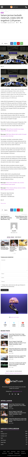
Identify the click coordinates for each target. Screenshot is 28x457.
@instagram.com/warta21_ (14, 373)
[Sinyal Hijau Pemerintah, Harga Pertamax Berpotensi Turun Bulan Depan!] (5, 243)
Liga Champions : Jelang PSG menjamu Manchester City (6, 218)
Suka (5, 322)
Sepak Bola (3, 442)
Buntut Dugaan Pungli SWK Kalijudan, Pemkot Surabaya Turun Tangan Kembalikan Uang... (17, 343)
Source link (3, 203)
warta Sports (3, 440)
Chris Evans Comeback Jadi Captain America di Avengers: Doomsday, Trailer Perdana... (17, 364)
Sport (2, 438)
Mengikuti (14, 322)
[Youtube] (18, 394)
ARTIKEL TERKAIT (10, 237)
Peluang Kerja (16, 453)
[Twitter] (15, 43)
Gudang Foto (23, 453)
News (6, 10)
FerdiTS (5, 22)
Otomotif (23, 451)
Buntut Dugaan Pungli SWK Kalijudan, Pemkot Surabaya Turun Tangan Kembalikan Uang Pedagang (14, 249)
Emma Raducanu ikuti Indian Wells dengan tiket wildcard (21, 218)
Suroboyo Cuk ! (4, 433)
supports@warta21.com (17, 391)
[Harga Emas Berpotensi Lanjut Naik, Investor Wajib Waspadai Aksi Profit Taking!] (23, 243)
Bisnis (8, 451)
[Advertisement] (14, 31)
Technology (10, 453)
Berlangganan (23, 322)
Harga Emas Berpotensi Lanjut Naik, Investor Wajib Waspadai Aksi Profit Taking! (23, 248)
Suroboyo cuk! (4, 435)
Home (4, 451)
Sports (2, 444)
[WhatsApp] (21, 43)
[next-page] (15, 253)
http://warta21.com (14, 232)
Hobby (18, 451)
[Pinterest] (18, 43)
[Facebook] (11, 43)
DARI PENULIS (18, 237)
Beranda (2, 10)
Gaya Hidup (13, 451)
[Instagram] (12, 394)
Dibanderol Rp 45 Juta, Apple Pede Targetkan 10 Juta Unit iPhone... (17, 356)
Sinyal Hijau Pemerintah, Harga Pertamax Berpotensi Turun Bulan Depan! (5, 248)
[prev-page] (13, 253)
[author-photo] (14, 226)
